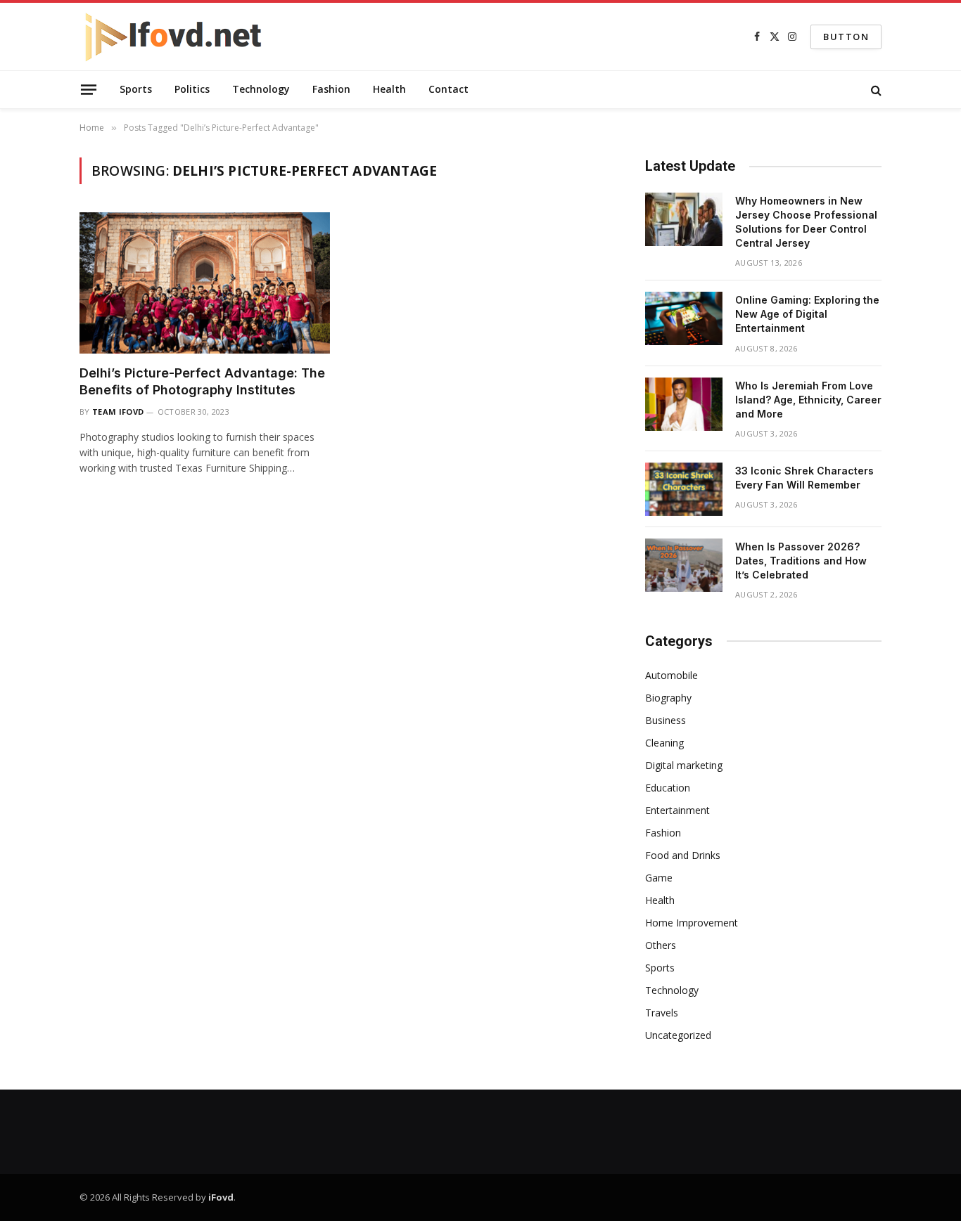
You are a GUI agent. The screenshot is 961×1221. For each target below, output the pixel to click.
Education (667, 787)
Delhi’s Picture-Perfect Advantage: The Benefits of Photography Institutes (202, 381)
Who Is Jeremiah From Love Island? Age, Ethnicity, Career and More (808, 400)
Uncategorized (678, 1035)
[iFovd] (174, 36)
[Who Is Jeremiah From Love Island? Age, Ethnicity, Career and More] (684, 404)
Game (659, 877)
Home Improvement (691, 922)
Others (660, 945)
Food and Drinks (682, 855)
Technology (261, 89)
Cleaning (664, 742)
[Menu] (88, 89)
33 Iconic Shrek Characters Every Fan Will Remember (804, 478)
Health (389, 89)
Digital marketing (684, 765)
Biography (668, 697)
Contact (448, 89)
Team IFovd (118, 411)
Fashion (331, 89)
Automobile (671, 675)
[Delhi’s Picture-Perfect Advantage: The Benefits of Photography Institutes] (204, 282)
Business (665, 720)
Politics (192, 89)
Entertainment (677, 810)
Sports (136, 89)
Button (846, 36)
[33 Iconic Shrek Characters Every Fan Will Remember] (684, 489)
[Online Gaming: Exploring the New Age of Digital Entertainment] (684, 318)
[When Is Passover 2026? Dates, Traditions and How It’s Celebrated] (684, 565)
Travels (661, 1012)
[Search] (875, 89)
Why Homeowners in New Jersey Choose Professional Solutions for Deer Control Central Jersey (806, 222)
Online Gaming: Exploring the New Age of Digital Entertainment (807, 314)
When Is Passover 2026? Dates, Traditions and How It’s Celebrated (801, 561)
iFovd (221, 1197)
